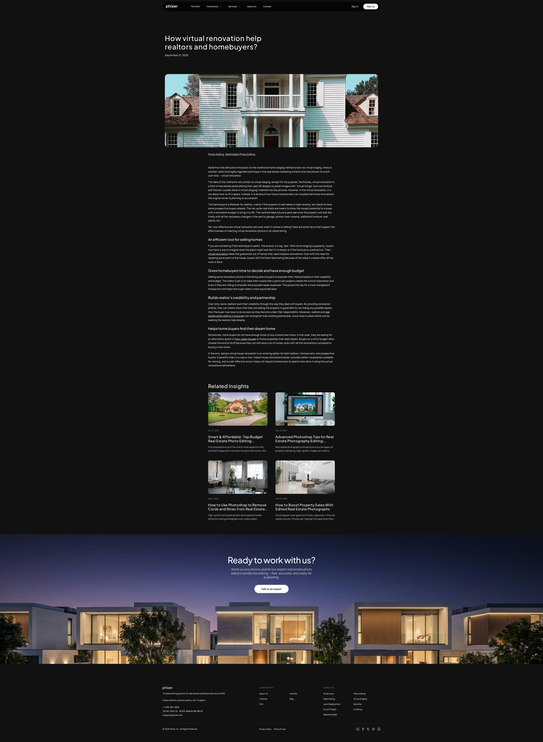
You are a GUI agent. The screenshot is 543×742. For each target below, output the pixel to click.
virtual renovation (218, 254)
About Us (251, 6)
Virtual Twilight (329, 709)
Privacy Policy (265, 729)
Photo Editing (216, 154)
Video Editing (329, 698)
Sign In (355, 6)
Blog (292, 698)
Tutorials (263, 698)
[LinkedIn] (379, 729)
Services (232, 6)
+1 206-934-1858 (171, 707)
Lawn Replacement (332, 704)
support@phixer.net (172, 715)
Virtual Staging (360, 698)
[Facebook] (363, 729)
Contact (267, 6)
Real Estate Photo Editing (240, 154)
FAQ (261, 704)
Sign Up (371, 6)
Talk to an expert (271, 589)
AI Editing (358, 709)
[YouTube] (357, 729)
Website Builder (330, 714)
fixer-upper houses (245, 339)
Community (212, 6)
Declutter (358, 704)
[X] (368, 729)
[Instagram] (373, 729)
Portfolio (195, 6)
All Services (328, 693)
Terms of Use (279, 729)
